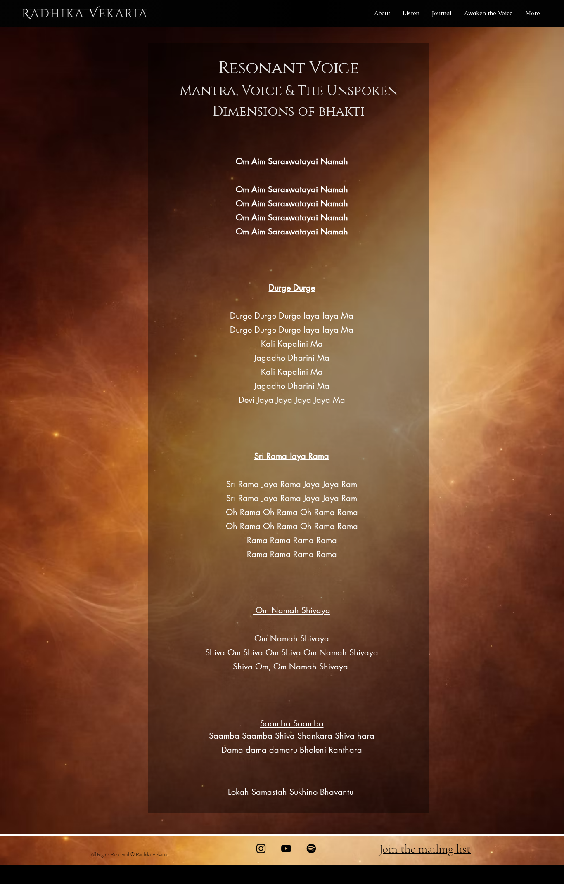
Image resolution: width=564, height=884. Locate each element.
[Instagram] (261, 848)
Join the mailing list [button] (425, 848)
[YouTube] (286, 848)
